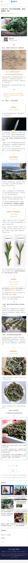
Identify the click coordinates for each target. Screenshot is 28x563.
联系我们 (17, 549)
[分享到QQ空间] (19, 466)
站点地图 (13, 549)
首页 (3, 4)
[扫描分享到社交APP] (12, 466)
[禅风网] (14, 2)
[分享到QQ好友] (17, 466)
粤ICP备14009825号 (21, 554)
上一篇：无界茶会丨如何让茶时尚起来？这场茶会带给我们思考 (14, 475)
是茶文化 (2, 13)
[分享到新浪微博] (14, 466)
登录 (9, 534)
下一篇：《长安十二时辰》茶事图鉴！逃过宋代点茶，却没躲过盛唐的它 (14, 477)
